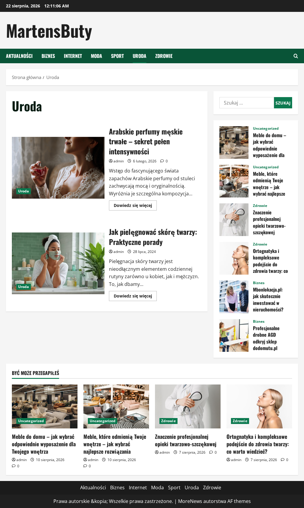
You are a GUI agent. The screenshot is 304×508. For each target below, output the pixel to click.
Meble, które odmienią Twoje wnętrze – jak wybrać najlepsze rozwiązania (233, 181)
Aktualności (19, 55)
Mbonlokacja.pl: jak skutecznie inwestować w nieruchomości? (233, 297)
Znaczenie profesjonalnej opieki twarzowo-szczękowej (233, 219)
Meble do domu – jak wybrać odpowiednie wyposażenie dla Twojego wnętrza (233, 142)
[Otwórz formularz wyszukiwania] (296, 56)
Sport (117, 55)
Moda (96, 55)
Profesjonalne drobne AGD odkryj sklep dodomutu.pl (233, 335)
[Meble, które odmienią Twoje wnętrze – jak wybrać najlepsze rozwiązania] (116, 406)
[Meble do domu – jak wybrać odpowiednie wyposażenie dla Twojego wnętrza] (44, 406)
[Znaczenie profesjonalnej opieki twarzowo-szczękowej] (188, 406)
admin (118, 161)
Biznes (48, 55)
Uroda (139, 55)
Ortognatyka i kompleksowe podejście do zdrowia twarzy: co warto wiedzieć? (233, 258)
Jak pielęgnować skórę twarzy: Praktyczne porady (58, 263)
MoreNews (190, 501)
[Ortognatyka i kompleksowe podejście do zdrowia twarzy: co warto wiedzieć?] (259, 406)
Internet (73, 55)
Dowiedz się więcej (135, 206)
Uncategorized (266, 128)
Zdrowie (163, 55)
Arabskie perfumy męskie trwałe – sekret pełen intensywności (58, 168)
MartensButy (49, 30)
